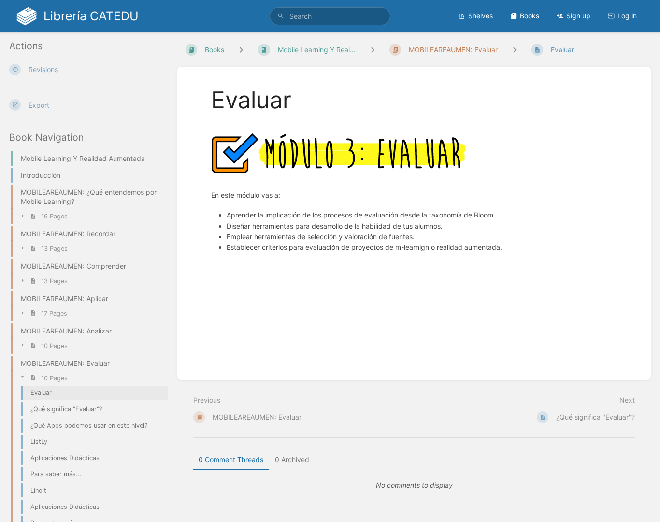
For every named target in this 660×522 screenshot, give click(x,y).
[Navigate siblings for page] (514, 49)
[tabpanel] (414, 485)
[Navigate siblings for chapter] (372, 49)
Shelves (480, 16)
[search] (330, 16)
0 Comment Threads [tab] (231, 459)
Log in (627, 16)
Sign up (578, 16)
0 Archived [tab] (292, 459)
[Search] (280, 16)
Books (529, 16)
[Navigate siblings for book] (241, 49)
